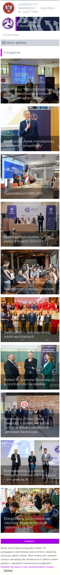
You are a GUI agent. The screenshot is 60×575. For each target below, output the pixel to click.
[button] (30, 43)
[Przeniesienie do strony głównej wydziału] (8, 25)
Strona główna (11, 35)
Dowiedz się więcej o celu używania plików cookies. (27, 566)
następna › (30, 541)
